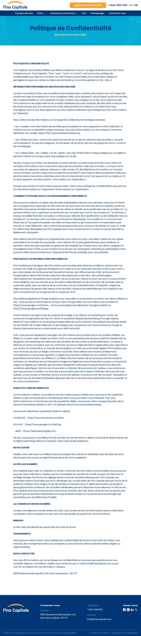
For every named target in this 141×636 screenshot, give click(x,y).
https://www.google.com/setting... (43, 424)
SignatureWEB (69, 633)
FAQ (84, 13)
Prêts (40, 13)
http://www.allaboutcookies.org (62, 133)
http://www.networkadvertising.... (85, 404)
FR (130, 5)
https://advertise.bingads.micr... (40, 431)
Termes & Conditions (99, 633)
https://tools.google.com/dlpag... (31, 308)
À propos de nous (24, 13)
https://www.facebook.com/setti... (46, 417)
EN (136, 5)
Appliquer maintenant (88, 5)
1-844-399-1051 (117, 5)
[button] (124, 609)
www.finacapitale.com (88, 80)
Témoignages (97, 13)
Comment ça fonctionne (62, 13)
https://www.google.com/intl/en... (31, 305)
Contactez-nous (117, 13)
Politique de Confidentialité (125, 633)
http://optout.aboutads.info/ (72, 441)
